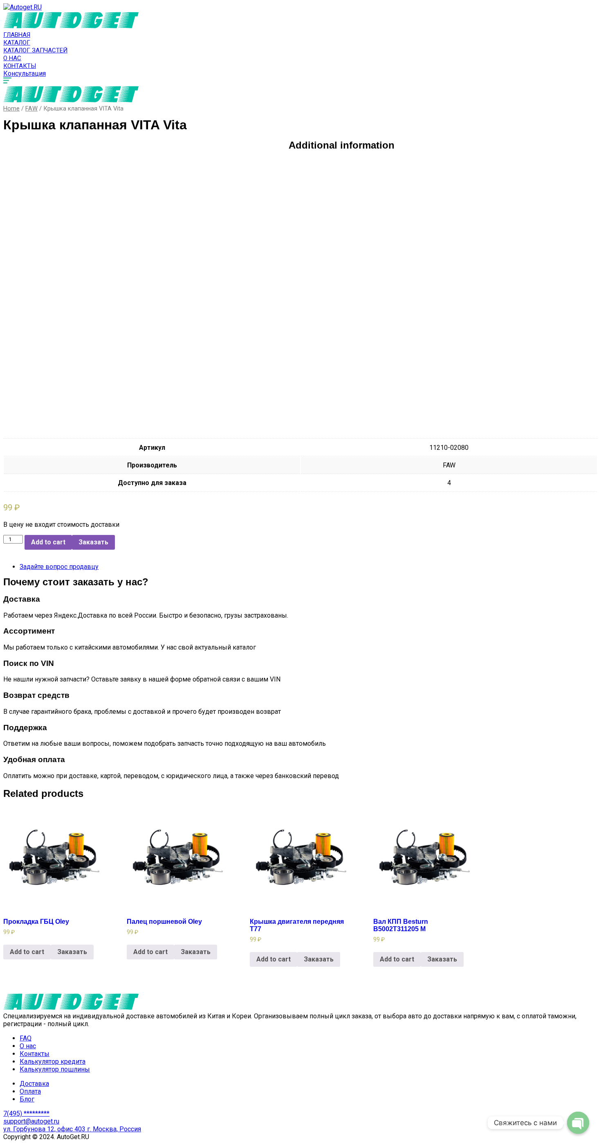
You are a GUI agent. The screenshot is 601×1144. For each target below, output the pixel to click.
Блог (27, 1099)
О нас (12, 58)
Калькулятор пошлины (55, 1069)
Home (11, 108)
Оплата (30, 1091)
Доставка (34, 1084)
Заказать (93, 542)
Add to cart (48, 542)
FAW (31, 108)
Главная (16, 34)
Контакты (19, 66)
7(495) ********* (26, 1113)
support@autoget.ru (31, 1121)
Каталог (16, 42)
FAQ (25, 1038)
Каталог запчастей (35, 50)
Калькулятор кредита (52, 1061)
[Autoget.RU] (22, 7)
